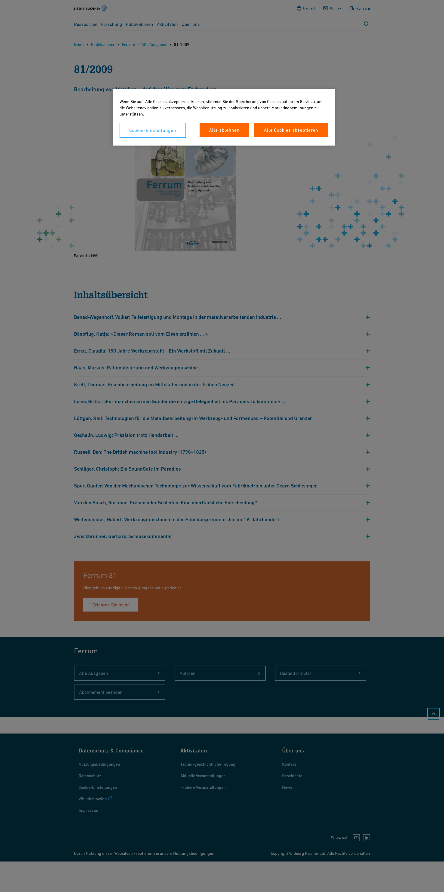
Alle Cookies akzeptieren (291, 130)
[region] (224, 117)
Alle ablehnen (224, 130)
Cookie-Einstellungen (152, 130)
